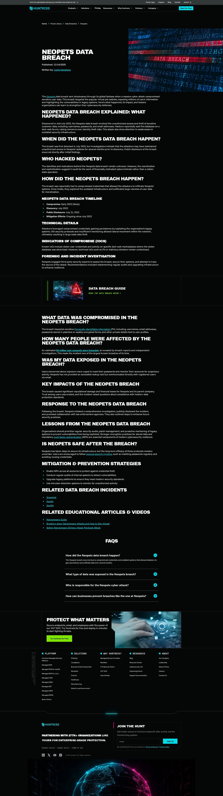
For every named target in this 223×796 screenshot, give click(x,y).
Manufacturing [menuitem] (76, 684)
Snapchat (51, 497)
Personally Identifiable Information (92, 329)
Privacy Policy (48, 748)
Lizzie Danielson (62, 69)
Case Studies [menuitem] (105, 675)
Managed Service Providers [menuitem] (110, 658)
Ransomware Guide (56, 519)
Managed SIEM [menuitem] (47, 682)
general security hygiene (99, 454)
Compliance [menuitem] (75, 662)
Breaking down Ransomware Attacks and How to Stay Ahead (78, 523)
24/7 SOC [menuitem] (103, 671)
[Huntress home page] (75, 724)
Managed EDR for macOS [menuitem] (51, 669)
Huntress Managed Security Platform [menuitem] (52, 659)
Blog (169, 2)
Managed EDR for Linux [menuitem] (50, 674)
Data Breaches (71, 23)
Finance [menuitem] (74, 675)
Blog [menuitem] (131, 658)
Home (44, 23)
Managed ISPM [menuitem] (47, 691)
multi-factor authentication (68, 437)
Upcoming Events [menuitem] (136, 671)
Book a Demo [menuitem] (46, 699)
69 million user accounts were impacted (77, 350)
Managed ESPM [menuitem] (47, 695)
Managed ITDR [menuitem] (47, 678)
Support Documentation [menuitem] (138, 675)
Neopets (51, 96)
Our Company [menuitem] (164, 658)
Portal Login (150, 2)
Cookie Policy (63, 748)
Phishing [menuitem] (74, 658)
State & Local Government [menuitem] (80, 688)
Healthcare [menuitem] (75, 680)
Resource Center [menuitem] (136, 662)
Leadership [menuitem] (163, 662)
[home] (39, 8)
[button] (186, 8)
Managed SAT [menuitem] (47, 686)
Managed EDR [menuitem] (47, 665)
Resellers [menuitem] (103, 662)
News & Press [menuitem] (164, 667)
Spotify (50, 505)
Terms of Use (77, 748)
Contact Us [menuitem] (163, 675)
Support (161, 2)
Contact (177, 2)
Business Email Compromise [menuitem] (81, 667)
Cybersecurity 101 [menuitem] (136, 667)
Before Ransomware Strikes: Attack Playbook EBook (73, 527)
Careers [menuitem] (162, 671)
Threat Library (56, 23)
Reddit (49, 501)
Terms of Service (152, 747)
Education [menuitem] (74, 671)
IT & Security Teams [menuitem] (107, 667)
